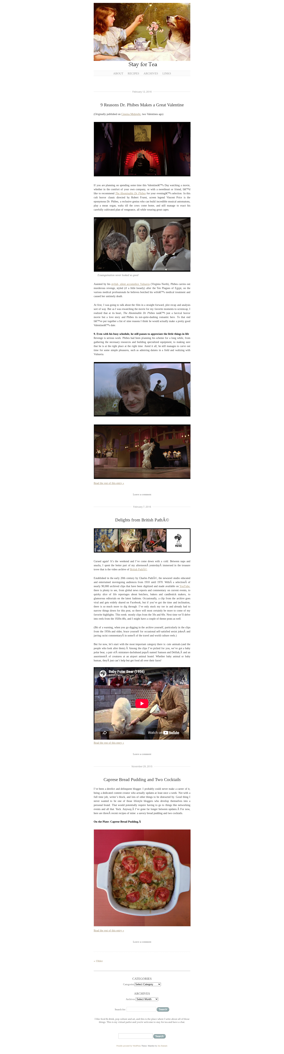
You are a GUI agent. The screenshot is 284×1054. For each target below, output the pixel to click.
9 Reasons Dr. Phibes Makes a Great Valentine (142, 104)
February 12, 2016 (142, 91)
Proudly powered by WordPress (128, 1046)
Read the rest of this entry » (109, 483)
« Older (98, 961)
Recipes (133, 73)
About (118, 73)
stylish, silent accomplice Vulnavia (130, 284)
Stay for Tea (142, 36)
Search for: (120, 1009)
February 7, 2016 (142, 506)
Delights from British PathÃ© (142, 520)
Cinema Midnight (130, 114)
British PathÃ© (138, 569)
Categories (128, 984)
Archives (151, 73)
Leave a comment (142, 494)
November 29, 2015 (142, 766)
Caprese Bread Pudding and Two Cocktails (142, 779)
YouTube (184, 586)
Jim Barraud (162, 1046)
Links (166, 73)
